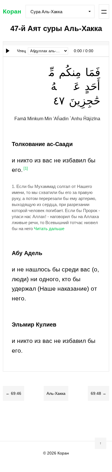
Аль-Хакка (56, 393)
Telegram (67, 421)
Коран (12, 11)
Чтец (21, 50)
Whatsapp (79, 421)
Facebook (21, 421)
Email (90, 421)
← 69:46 (13, 393)
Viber (56, 421)
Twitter (33, 421)
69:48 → (98, 393)
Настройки (104, 11)
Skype (44, 421)
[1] (26, 168)
